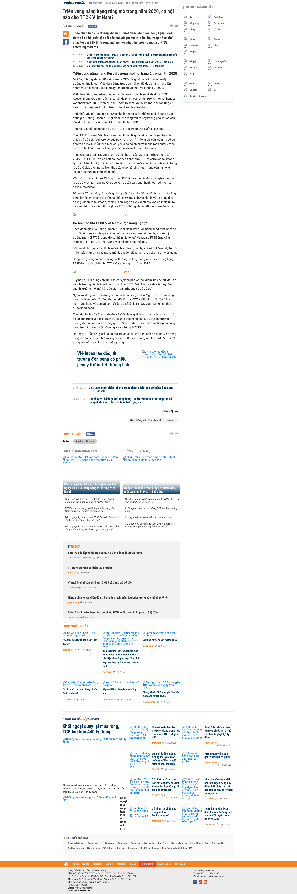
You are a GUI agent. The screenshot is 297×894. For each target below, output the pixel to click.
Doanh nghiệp (74, 587)
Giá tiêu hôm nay (179, 843)
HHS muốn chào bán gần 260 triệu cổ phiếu (217, 755)
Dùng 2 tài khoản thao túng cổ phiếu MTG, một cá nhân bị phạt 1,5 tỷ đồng (150, 489)
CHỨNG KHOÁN (147, 864)
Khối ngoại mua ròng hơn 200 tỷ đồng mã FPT (123, 813)
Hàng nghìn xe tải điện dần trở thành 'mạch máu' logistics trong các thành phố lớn (118, 597)
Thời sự (71, 572)
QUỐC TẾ (109, 864)
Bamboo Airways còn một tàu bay (160, 639)
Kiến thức (152, 3)
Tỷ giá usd (110, 843)
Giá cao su (133, 848)
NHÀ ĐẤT (133, 864)
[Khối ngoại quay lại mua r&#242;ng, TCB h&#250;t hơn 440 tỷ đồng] (95, 759)
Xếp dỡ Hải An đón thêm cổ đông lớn (119, 691)
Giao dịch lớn (114, 3)
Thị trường (95, 3)
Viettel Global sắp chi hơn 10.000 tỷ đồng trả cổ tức (100, 583)
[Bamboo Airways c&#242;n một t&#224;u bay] (161, 634)
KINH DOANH (180, 864)
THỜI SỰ (75, 864)
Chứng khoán (74, 3)
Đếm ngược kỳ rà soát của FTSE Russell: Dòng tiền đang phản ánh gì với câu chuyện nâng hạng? (92, 528)
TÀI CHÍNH (121, 864)
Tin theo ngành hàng (199, 7)
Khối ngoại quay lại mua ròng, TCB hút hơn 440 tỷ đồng (151, 509)
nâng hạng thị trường (85, 441)
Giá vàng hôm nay (76, 843)
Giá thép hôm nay (76, 848)
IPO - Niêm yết (134, 3)
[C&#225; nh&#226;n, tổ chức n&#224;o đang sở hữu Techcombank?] (81, 684)
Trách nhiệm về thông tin (79, 891)
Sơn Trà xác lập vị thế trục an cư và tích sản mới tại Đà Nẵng (105, 553)
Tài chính (107, 672)
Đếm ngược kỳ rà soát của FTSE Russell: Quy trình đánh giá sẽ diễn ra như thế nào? (91, 519)
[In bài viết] (172, 25)
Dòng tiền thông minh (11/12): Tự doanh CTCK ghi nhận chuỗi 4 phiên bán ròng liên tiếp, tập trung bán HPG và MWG (132, 56)
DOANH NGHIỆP (164, 864)
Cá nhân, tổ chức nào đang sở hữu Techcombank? (80, 691)
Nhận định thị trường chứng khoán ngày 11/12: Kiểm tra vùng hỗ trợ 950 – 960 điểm (130, 61)
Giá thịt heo (108, 848)
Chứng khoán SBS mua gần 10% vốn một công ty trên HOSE (161, 694)
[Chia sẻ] (66, 42)
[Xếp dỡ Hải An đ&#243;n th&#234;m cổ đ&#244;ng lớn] (121, 684)
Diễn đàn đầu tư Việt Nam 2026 (177, 848)
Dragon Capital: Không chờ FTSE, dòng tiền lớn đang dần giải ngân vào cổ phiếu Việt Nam (90, 500)
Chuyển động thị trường (79, 558)
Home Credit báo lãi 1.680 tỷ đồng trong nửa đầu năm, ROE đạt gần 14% (166, 732)
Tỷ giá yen (123, 843)
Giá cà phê (163, 843)
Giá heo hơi (149, 843)
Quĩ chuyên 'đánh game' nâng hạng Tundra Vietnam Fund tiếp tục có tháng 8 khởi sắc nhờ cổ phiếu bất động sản (130, 400)
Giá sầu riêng (93, 848)
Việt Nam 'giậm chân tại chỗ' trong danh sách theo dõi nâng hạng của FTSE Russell (131, 389)
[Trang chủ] (66, 34)
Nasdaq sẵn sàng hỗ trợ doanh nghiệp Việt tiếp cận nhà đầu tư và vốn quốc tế (152, 500)
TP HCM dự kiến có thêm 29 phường (90, 568)
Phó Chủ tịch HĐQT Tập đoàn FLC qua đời (80, 641)
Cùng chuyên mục (139, 451)
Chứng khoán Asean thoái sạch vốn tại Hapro (149, 517)
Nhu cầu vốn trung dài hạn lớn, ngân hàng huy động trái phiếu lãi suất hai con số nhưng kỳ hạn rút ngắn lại (218, 786)
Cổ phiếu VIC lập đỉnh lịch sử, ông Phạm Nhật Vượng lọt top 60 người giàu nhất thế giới (149, 525)
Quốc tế (155, 769)
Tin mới (75, 546)
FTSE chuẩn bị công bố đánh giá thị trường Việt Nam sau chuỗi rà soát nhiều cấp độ (90, 509)
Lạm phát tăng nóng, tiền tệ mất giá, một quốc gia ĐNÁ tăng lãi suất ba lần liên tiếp (164, 759)
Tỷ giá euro (135, 843)
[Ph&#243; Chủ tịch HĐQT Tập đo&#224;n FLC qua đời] (81, 634)
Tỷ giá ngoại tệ (95, 843)
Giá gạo (120, 848)
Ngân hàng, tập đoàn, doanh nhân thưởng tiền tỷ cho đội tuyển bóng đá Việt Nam (218, 814)
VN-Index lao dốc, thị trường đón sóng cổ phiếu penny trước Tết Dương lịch (125, 66)
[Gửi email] (176, 26)
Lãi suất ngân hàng (199, 843)
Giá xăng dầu (218, 843)
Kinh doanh (73, 602)
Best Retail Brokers (150, 848)
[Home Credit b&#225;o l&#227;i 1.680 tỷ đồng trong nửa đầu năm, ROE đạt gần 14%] (140, 732)
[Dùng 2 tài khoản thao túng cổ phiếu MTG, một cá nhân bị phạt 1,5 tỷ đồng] (151, 475)
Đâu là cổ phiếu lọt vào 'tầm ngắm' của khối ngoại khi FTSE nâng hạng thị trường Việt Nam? (90, 488)
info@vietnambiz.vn (83, 888)
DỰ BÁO (85, 864)
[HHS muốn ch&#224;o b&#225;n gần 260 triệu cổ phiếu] (192, 759)
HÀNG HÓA (97, 864)
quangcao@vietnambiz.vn (212, 876)
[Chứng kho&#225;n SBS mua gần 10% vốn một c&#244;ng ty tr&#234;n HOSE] (161, 685)
